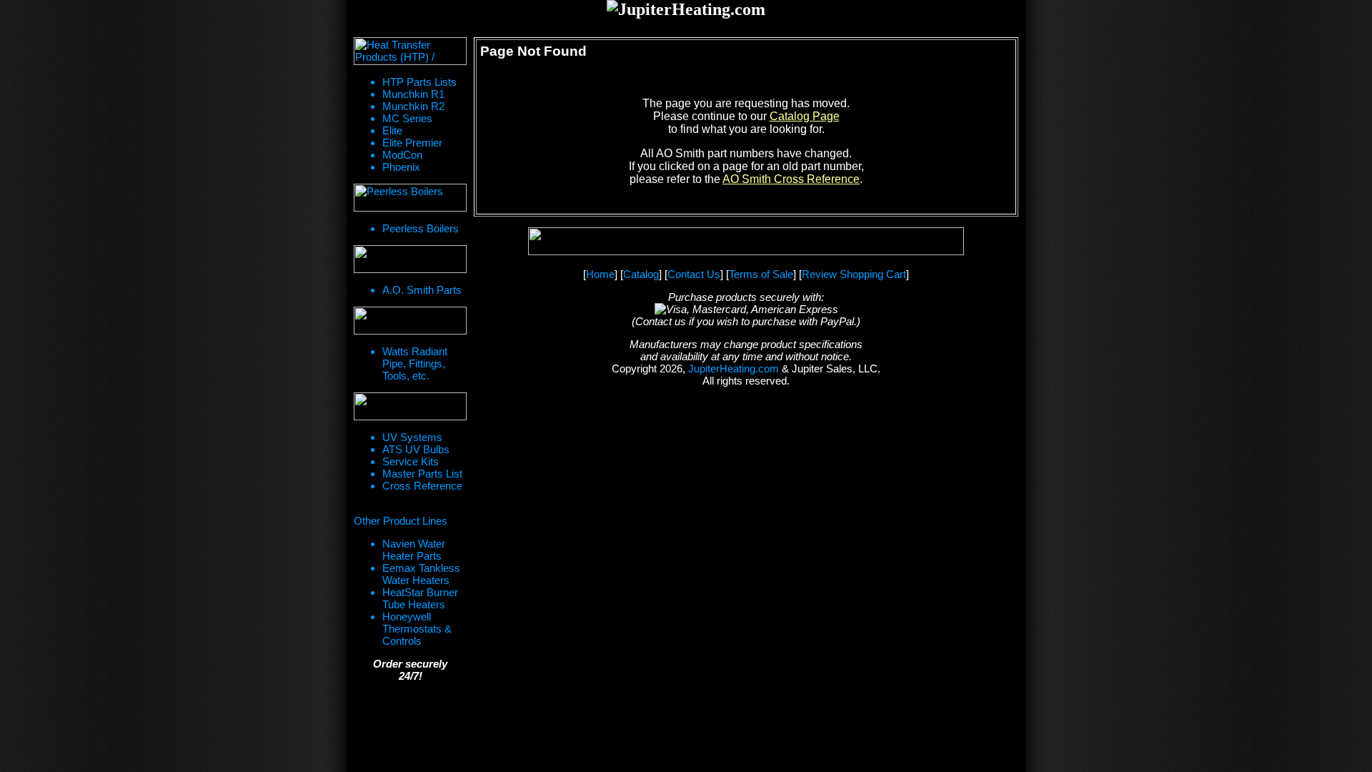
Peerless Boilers (420, 228)
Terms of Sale (761, 274)
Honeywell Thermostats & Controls (417, 628)
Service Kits (410, 461)
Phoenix (401, 167)
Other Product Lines (400, 521)
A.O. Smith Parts (422, 290)
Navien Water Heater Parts (413, 550)
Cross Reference (422, 486)
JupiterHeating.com (733, 368)
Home (600, 274)
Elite (392, 130)
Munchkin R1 (413, 94)
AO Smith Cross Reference (791, 179)
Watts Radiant (414, 351)
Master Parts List (422, 473)
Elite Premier (412, 143)
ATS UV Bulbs (415, 449)
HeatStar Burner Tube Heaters (420, 598)
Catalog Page (805, 116)
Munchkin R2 (413, 106)
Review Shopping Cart (854, 274)
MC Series (407, 118)
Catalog (641, 274)
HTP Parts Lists (419, 82)
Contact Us (693, 274)
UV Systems (412, 437)
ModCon (402, 155)
